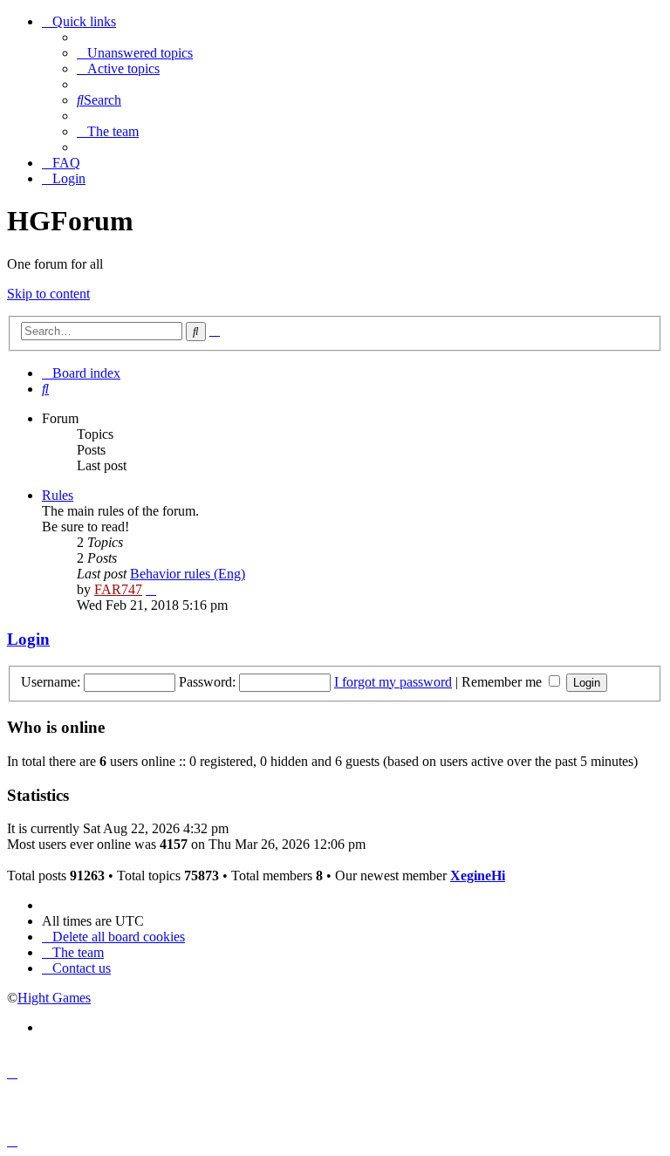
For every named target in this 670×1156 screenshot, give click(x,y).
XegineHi (477, 875)
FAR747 (118, 589)
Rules (57, 495)
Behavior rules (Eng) (187, 573)
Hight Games (54, 997)
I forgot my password (393, 681)
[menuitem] (135, 52)
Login (28, 639)
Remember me (503, 681)
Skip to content (48, 293)
